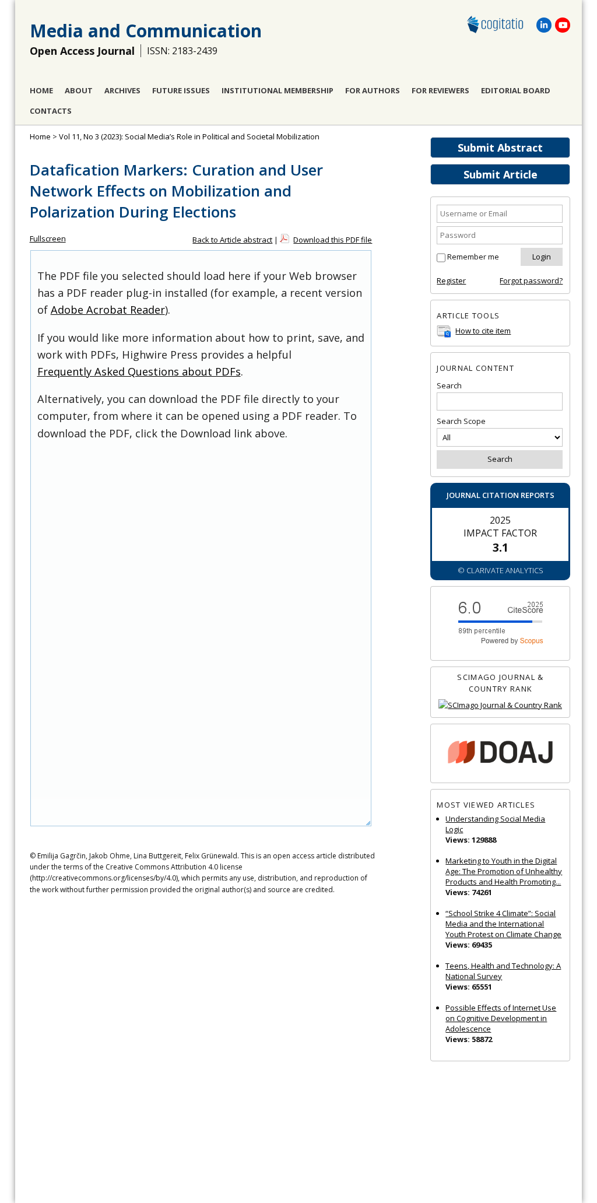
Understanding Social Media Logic (495, 823)
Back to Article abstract (232, 239)
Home (41, 90)
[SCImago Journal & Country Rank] (500, 705)
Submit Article (500, 174)
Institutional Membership (277, 90)
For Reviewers (440, 90)
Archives (122, 90)
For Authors (372, 90)
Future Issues (181, 90)
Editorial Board (515, 90)
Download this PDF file (332, 239)
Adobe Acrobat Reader (108, 310)
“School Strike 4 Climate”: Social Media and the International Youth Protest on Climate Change (503, 923)
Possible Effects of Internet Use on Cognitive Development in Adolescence (500, 1018)
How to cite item (483, 330)
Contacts (51, 111)
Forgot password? (531, 280)
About (79, 90)
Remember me (473, 256)
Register (451, 280)
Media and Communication (146, 30)
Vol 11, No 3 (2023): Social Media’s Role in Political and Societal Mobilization (189, 136)
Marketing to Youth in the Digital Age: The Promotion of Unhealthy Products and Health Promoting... (503, 871)
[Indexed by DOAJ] (500, 753)
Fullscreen (48, 238)
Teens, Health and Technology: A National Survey (503, 970)
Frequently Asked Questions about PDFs (139, 371)
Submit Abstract (500, 148)
